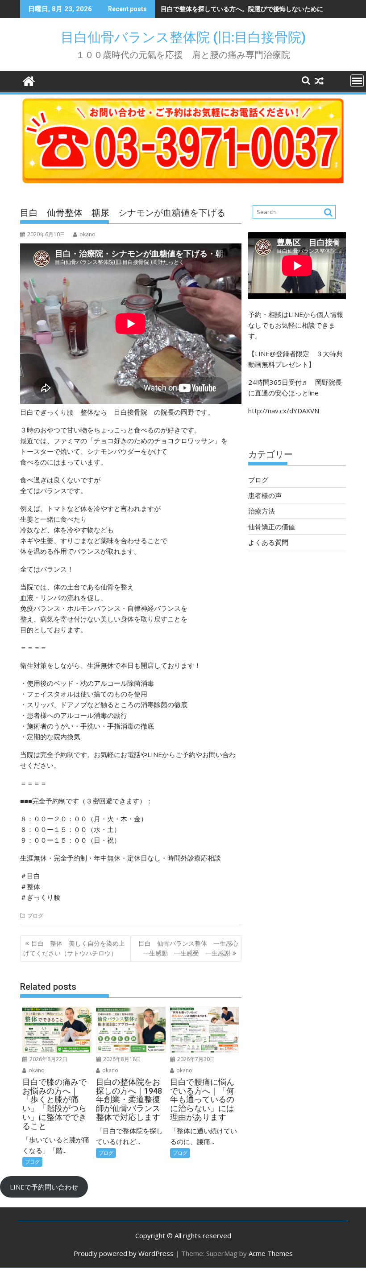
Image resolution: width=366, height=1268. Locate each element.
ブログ (35, 915)
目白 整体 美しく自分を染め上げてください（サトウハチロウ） (74, 948)
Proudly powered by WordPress (124, 1253)
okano (87, 234)
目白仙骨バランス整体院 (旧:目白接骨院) (190, 37)
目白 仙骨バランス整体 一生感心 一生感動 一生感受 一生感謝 (189, 948)
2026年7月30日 (195, 1059)
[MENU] (357, 80)
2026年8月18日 (121, 1059)
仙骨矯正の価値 (271, 526)
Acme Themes (271, 1253)
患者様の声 (265, 495)
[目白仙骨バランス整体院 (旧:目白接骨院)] (29, 80)
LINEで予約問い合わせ (44, 1186)
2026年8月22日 (47, 1059)
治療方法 (261, 510)
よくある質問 (268, 542)
